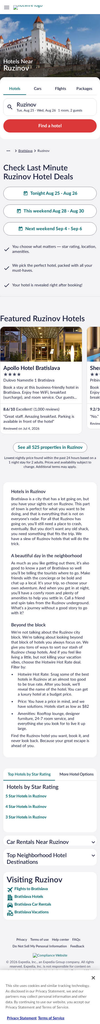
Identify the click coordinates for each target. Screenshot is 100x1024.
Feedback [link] (77, 946)
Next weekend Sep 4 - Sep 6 (53, 229)
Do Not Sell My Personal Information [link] (39, 946)
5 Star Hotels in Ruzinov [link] (26, 796)
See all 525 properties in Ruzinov (50, 447)
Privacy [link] (21, 939)
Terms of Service (51, 1018)
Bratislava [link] (25, 150)
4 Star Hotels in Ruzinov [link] (26, 807)
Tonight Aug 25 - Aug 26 (53, 193)
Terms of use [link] (39, 939)
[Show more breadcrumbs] (8, 151)
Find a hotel (50, 126)
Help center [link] (60, 939)
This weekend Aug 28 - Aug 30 (54, 211)
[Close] (93, 978)
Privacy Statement (22, 1018)
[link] (50, 889)
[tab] (14, 89)
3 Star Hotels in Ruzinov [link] (26, 817)
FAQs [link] (76, 939)
